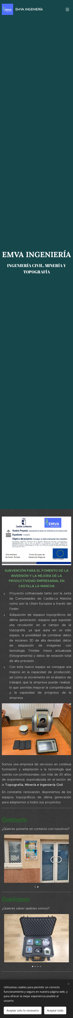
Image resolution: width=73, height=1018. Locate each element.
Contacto (14, 819)
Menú (67, 9)
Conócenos (16, 899)
